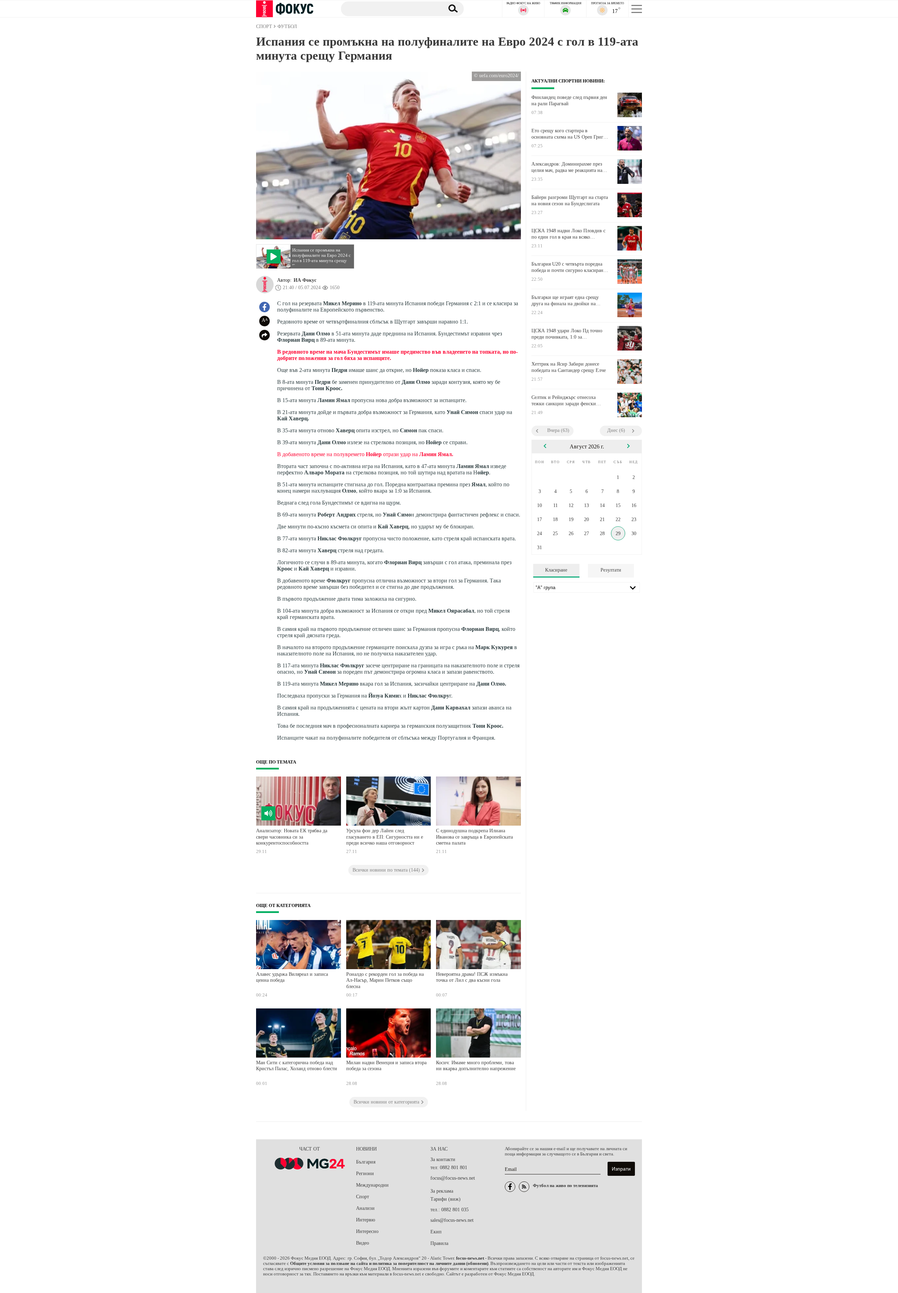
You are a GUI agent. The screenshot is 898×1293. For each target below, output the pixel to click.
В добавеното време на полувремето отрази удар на (365, 454)
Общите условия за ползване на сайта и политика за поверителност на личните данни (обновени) (389, 1263)
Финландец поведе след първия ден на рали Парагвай (569, 100)
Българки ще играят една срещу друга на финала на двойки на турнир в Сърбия (565, 301)
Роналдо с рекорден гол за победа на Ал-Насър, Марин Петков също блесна (385, 980)
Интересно (367, 1231)
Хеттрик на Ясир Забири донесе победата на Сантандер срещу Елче (568, 367)
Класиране (556, 570)
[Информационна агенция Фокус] (510, 1186)
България (365, 1162)
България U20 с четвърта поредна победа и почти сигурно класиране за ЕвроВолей (568, 267)
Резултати (611, 570)
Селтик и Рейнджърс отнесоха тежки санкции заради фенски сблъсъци (563, 401)
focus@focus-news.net (452, 1178)
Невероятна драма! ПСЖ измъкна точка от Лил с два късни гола (472, 977)
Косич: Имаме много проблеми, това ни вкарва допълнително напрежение (476, 1066)
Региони (365, 1173)
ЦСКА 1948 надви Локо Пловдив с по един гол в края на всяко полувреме (568, 234)
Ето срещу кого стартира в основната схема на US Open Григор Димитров (569, 134)
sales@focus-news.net (452, 1220)
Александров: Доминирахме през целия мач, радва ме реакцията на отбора (566, 167)
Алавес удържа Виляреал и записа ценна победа (292, 977)
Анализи (365, 1208)
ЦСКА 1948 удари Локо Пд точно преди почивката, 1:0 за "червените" (566, 334)
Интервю (365, 1219)
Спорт (362, 1196)
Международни (372, 1185)
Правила (439, 1243)
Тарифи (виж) (445, 1199)
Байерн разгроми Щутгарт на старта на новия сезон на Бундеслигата (569, 200)
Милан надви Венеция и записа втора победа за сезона (386, 1066)
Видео (362, 1243)
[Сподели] (264, 335)
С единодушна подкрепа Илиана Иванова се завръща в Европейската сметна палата (474, 837)
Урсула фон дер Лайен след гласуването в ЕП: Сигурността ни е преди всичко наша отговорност (384, 837)
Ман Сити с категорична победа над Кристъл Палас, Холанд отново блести (296, 1066)
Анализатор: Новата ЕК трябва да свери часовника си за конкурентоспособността (291, 837)
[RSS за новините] (524, 1186)
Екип (436, 1231)
